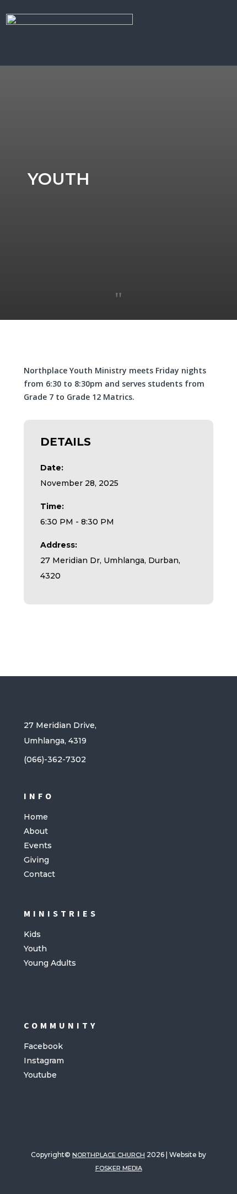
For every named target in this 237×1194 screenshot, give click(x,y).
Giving (36, 860)
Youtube (40, 1075)
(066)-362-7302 (55, 759)
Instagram (44, 1061)
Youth (35, 949)
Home (36, 817)
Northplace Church (108, 1155)
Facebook (43, 1046)
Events (38, 845)
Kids (32, 934)
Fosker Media (118, 1168)
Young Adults (50, 963)
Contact (39, 874)
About (36, 831)
